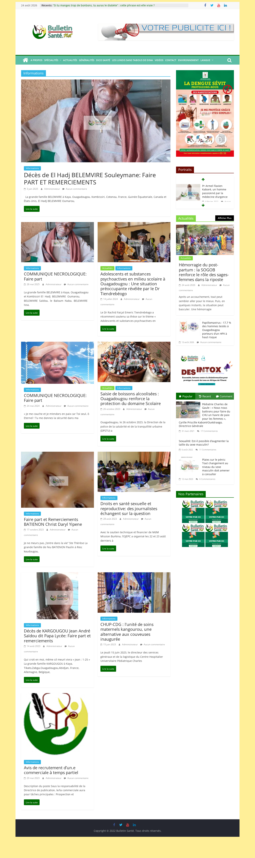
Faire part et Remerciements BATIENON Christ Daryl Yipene (53, 521)
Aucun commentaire (76, 188)
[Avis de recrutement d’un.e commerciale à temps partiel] (57, 695)
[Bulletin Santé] (25, 60)
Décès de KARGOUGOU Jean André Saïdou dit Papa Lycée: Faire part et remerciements (57, 635)
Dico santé (103, 60)
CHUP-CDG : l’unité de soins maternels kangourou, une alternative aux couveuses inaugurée (126, 631)
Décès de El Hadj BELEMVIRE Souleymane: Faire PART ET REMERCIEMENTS (90, 178)
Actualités (70, 60)
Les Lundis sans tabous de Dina (132, 60)
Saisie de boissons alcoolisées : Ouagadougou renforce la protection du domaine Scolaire (130, 398)
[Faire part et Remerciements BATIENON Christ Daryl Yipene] (57, 454)
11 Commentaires (207, 449)
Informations (32, 168)
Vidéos (159, 60)
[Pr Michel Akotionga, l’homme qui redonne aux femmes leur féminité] (188, 186)
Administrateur (52, 188)
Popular (187, 396)
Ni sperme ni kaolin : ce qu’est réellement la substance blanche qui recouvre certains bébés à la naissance (120, 5)
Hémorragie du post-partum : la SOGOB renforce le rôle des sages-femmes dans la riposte (204, 272)
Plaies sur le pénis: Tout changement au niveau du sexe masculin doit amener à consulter (216, 467)
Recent (206, 396)
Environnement (188, 60)
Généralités (86, 60)
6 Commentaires (207, 479)
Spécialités (51, 60)
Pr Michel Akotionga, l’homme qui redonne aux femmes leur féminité (215, 191)
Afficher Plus (224, 218)
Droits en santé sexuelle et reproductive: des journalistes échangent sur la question (128, 508)
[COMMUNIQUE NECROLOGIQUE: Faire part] (57, 224)
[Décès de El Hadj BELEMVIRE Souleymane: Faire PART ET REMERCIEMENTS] (95, 82)
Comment (226, 396)
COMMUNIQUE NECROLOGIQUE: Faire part (55, 276)
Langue (205, 60)
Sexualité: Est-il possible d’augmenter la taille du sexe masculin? (204, 442)
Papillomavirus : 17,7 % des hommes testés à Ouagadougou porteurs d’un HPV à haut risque (216, 330)
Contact (170, 60)
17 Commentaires (209, 431)
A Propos (36, 60)
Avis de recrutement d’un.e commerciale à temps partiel (51, 770)
